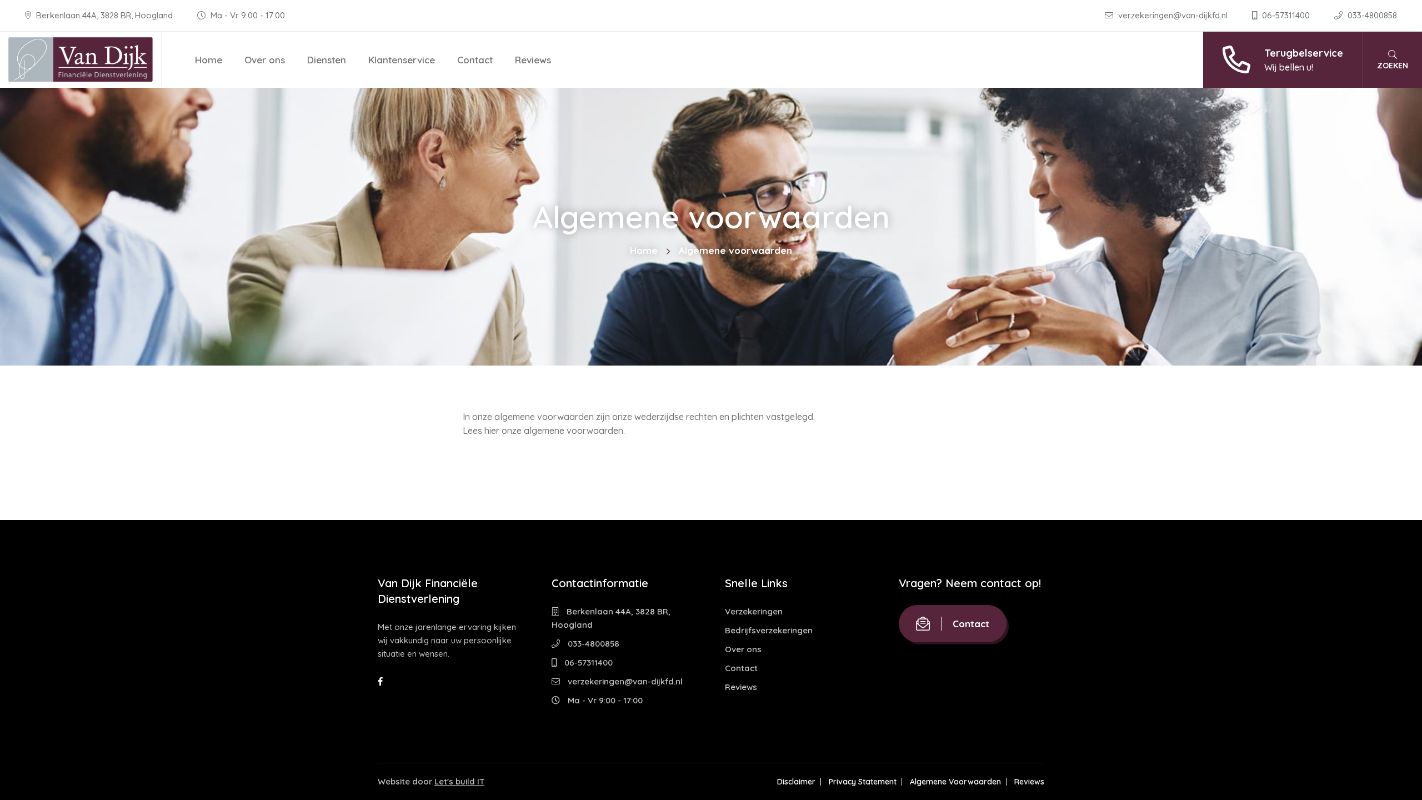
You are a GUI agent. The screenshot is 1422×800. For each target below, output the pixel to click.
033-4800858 (1371, 15)
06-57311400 (1286, 15)
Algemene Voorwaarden (955, 782)
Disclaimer (796, 782)
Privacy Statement (863, 782)
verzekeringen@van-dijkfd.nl (1173, 15)
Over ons (264, 60)
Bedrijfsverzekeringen (769, 630)
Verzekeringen (754, 611)
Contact (475, 60)
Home (208, 60)
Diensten (326, 60)
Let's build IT (459, 781)
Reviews (533, 60)
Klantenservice (401, 60)
